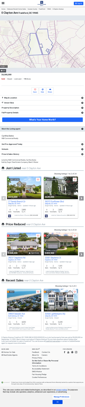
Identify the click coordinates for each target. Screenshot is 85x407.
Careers (44, 355)
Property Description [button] (10, 108)
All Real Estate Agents (9, 355)
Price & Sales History (10, 154)
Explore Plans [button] (39, 384)
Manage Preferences (61, 397)
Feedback (35, 352)
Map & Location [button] (10, 98)
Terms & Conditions (39, 366)
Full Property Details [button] (10, 113)
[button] (78, 3)
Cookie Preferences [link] (39, 377)
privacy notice (61, 390)
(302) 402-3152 (71, 215)
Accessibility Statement (40, 369)
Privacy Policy (37, 358)
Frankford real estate (52, 341)
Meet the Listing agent (11, 129)
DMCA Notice (37, 372)
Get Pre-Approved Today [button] (12, 144)
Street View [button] (9, 103)
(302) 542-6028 (34, 215)
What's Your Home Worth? (42, 119)
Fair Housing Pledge (39, 374)
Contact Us (46, 352)
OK (58, 402)
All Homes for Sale (8, 352)
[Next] (81, 198)
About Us (35, 355)
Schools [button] (5, 149)
